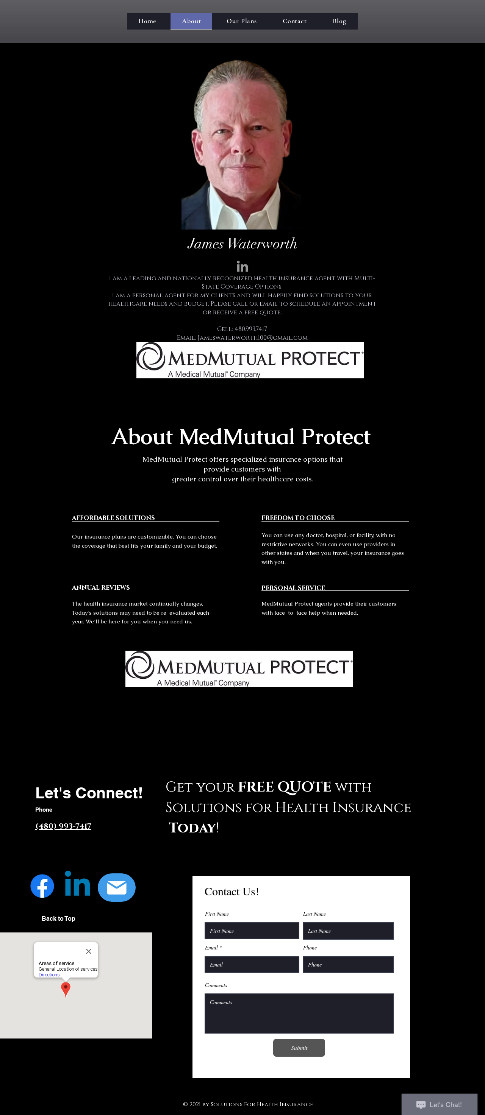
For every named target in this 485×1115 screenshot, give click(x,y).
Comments (216, 985)
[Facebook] (42, 886)
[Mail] (117, 887)
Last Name (314, 914)
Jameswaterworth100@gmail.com (253, 338)
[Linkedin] (77, 886)
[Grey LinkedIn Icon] (242, 266)
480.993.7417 (251, 329)
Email (211, 947)
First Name (217, 914)
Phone (310, 947)
